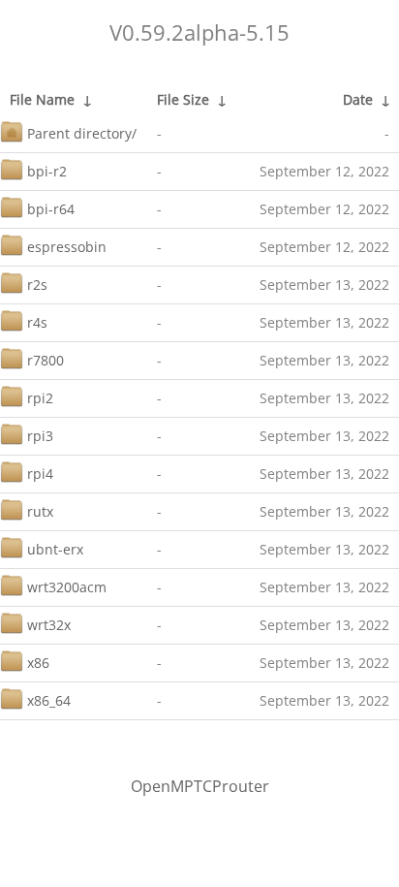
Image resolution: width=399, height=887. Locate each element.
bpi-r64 (51, 209)
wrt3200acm (67, 587)
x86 (38, 662)
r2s (37, 284)
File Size (183, 99)
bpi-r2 (47, 171)
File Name (42, 99)
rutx (40, 511)
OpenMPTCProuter (200, 786)
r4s (37, 322)
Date (358, 99)
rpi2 (40, 398)
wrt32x (49, 625)
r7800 (45, 360)
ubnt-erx (55, 549)
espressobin (67, 247)
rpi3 (40, 436)
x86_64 (49, 700)
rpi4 (40, 473)
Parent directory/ (82, 133)
